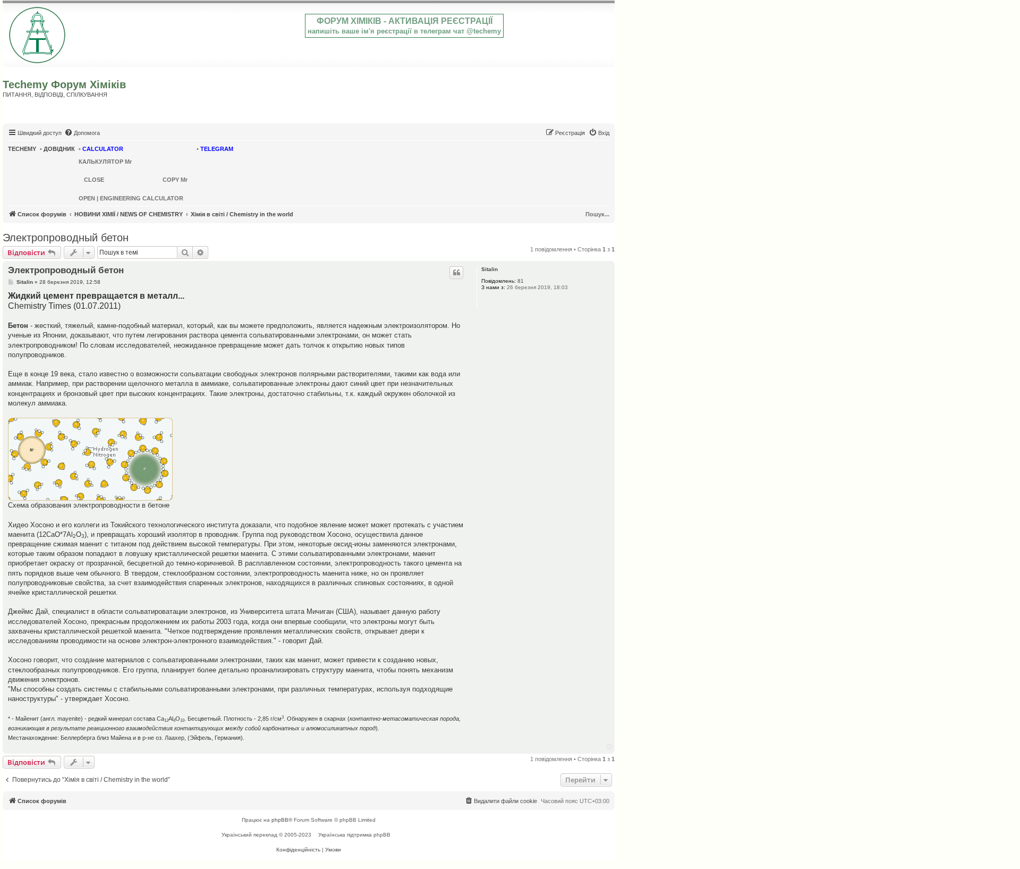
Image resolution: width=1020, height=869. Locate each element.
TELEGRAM (216, 149)
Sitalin (489, 269)
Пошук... (597, 214)
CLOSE (94, 179)
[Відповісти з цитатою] (456, 272)
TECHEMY (22, 149)
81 (520, 281)
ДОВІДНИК (59, 149)
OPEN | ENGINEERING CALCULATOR (131, 198)
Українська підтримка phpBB (354, 835)
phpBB (279, 820)
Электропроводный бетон (66, 237)
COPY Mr (175, 179)
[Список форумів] (38, 33)
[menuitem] (82, 132)
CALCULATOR (102, 149)
